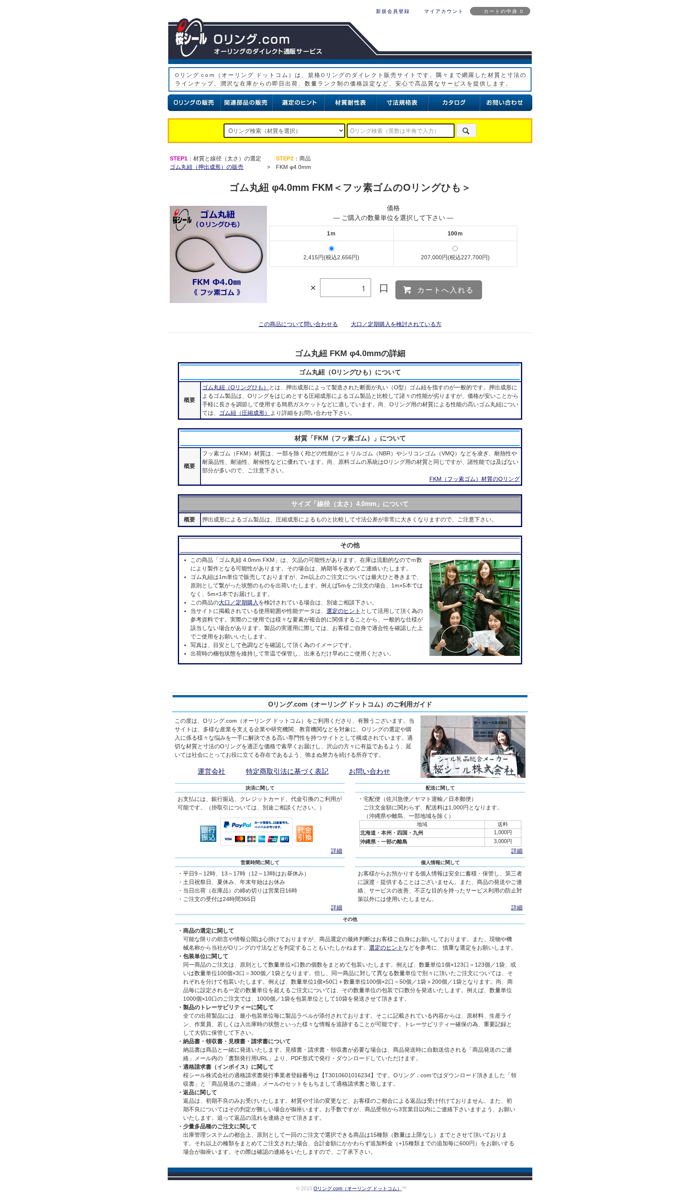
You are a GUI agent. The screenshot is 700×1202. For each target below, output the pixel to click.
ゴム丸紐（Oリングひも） (235, 387)
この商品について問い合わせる (298, 324)
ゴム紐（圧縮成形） (244, 413)
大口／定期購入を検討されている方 (396, 324)
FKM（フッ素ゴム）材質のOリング (474, 479)
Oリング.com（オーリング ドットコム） (358, 1188)
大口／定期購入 (238, 602)
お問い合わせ (369, 771)
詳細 (336, 851)
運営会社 (211, 771)
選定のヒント (344, 611)
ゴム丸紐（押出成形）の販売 (206, 167)
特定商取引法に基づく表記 (287, 771)
